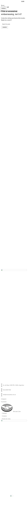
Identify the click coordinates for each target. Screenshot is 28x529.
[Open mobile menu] (26, 1)
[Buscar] (19, 1)
